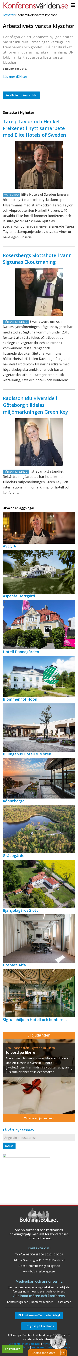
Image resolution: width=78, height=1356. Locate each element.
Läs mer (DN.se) (15, 76)
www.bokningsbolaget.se (39, 1271)
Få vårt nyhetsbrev (18, 1130)
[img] (39, 1076)
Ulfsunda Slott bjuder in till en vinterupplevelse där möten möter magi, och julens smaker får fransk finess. (37, 1062)
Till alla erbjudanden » (39, 1118)
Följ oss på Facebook (40, 1326)
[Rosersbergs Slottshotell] (39, 292)
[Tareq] (39, 165)
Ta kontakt (12, 1349)
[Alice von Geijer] (39, 442)
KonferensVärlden (42, 1302)
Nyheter (9, 15)
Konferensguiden (17, 1302)
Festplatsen (63, 1302)
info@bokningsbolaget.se (44, 1266)
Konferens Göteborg (44, 1347)
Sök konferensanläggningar (24, 1343)
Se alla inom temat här (21, 95)
